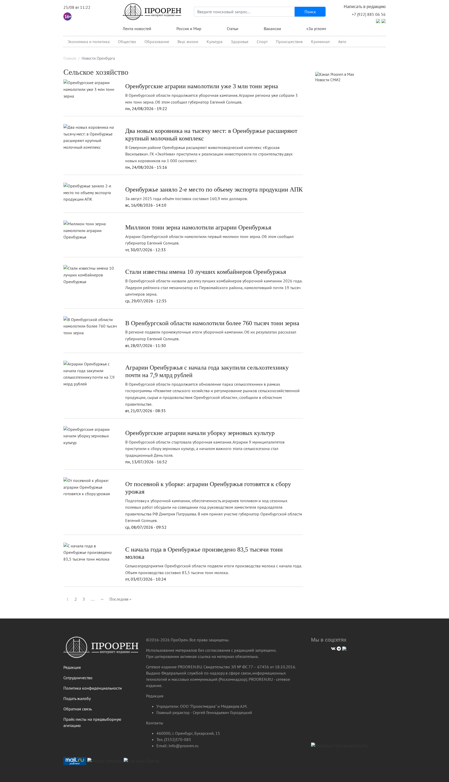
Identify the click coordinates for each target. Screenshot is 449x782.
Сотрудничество (78, 677)
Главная (69, 58)
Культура (214, 41)
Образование (156, 41)
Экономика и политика (89, 41)
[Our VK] (332, 648)
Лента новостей (137, 28)
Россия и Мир (188, 28)
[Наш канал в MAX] (343, 648)
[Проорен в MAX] (383, 20)
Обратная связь (77, 708)
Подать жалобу (77, 698)
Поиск (310, 11)
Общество (127, 41)
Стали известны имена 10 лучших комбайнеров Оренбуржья (205, 271)
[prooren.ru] (100, 649)
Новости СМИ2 (327, 79)
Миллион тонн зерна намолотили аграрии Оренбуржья (198, 227)
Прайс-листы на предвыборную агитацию (92, 722)
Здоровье (239, 41)
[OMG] (339, 748)
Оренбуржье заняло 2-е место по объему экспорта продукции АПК (214, 189)
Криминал (320, 41)
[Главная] (152, 11)
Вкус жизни (187, 41)
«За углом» (316, 28)
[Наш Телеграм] (338, 648)
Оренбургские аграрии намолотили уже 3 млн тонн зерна (201, 86)
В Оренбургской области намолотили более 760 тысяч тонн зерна (212, 323)
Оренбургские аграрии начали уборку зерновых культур (200, 433)
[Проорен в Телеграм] (378, 20)
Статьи (232, 28)
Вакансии (272, 28)
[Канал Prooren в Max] (334, 74)
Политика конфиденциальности (92, 688)
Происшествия (289, 41)
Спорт (262, 41)
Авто (342, 41)
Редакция (72, 667)
